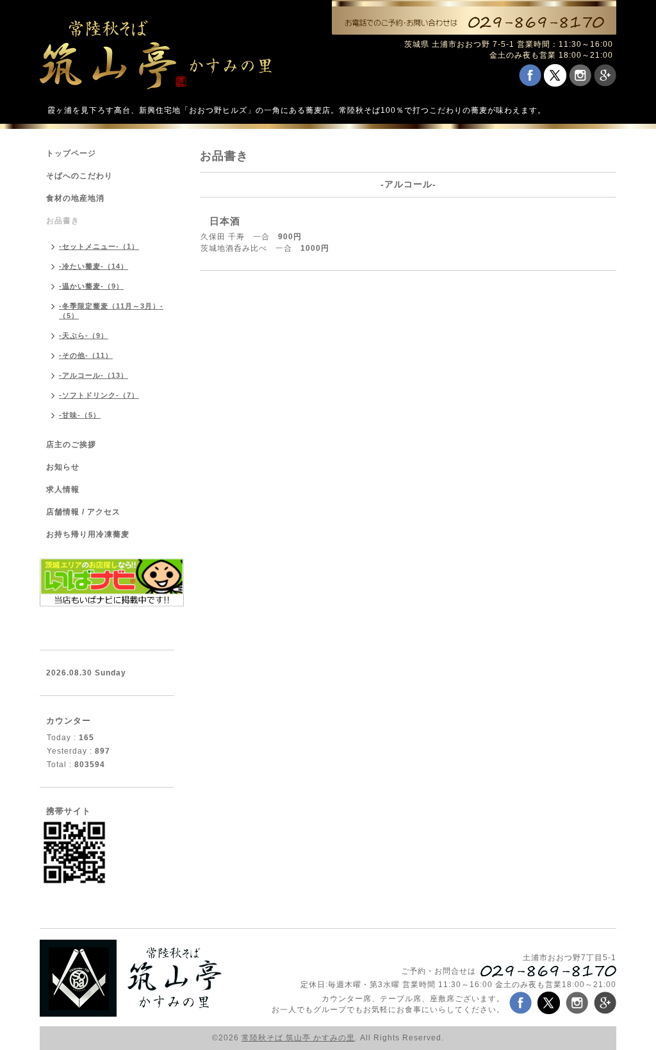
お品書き (62, 220)
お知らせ (62, 466)
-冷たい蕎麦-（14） (93, 266)
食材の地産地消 (75, 198)
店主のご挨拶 (71, 444)
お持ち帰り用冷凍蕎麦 (87, 534)
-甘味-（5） (80, 415)
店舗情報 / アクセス (83, 511)
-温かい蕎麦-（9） (91, 286)
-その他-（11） (86, 355)
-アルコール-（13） (93, 375)
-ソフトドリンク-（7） (99, 395)
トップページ (71, 153)
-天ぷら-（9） (83, 335)
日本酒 (224, 221)
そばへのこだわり (79, 175)
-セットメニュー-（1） (99, 246)
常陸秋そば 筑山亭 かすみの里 (298, 1037)
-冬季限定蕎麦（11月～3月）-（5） (111, 310)
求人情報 (62, 489)
